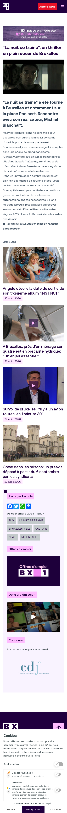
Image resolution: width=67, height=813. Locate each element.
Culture (41, 529)
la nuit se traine (31, 520)
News (12, 537)
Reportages (29, 537)
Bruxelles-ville (19, 529)
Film (11, 520)
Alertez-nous (47, 6)
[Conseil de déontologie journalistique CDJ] (33, 668)
